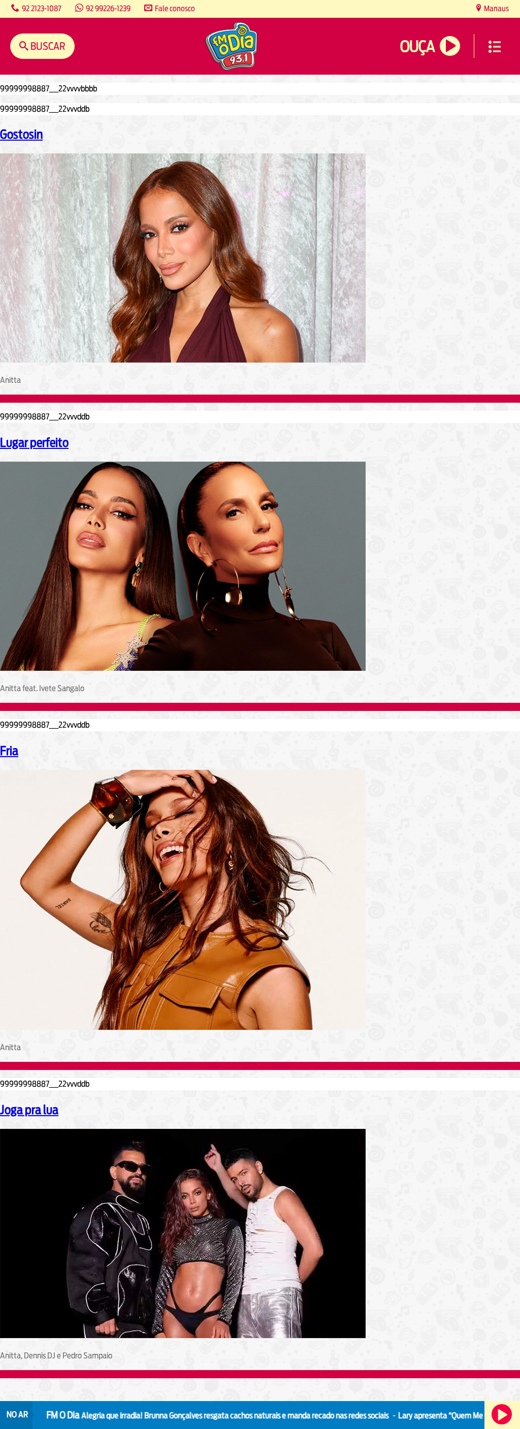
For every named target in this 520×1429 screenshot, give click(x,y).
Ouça (417, 46)
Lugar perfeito (34, 442)
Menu (494, 46)
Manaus (495, 8)
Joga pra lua (29, 1109)
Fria (9, 750)
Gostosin (21, 134)
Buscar (47, 46)
